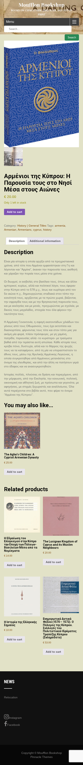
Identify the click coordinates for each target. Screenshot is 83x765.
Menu (10, 21)
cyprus (37, 229)
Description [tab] (17, 241)
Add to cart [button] (14, 471)
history (47, 229)
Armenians (24, 229)
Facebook (13, 724)
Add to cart (14, 211)
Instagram (15, 717)
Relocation (11, 697)
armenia (60, 225)
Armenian (10, 229)
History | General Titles (31, 225)
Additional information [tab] (45, 241)
